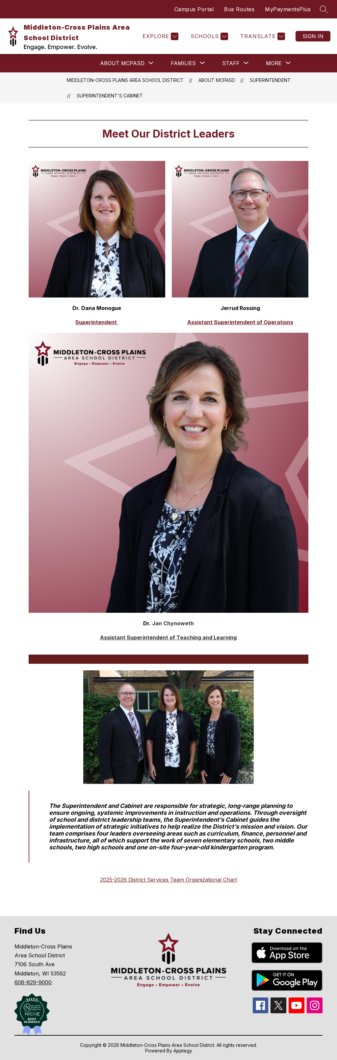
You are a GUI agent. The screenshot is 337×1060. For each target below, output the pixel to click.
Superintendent (270, 80)
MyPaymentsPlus (288, 9)
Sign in (313, 36)
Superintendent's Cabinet (110, 95)
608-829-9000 (33, 982)
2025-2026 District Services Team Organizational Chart (168, 879)
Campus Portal (194, 9)
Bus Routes (239, 9)
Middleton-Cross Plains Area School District (125, 80)
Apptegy (182, 1050)
